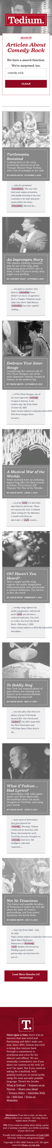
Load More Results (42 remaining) (26, 975)
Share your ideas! (28, 1089)
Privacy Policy (17, 1093)
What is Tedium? (16, 1085)
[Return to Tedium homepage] (26, 20)
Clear (26, 84)
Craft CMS (44, 1135)
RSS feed (18, 1097)
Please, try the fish (31, 1145)
